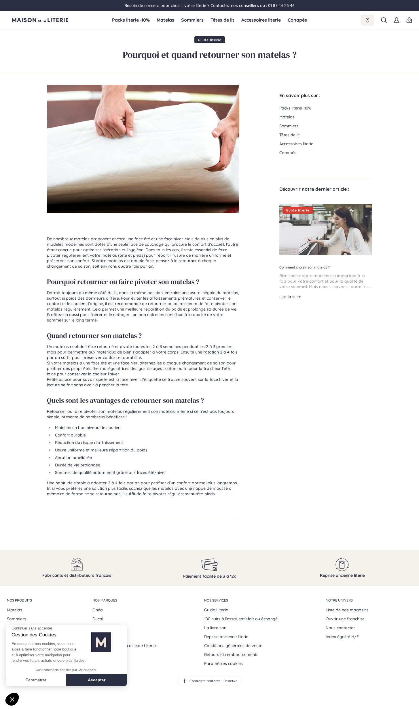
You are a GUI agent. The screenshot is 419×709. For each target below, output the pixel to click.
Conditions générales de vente (233, 645)
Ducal (97, 618)
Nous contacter (340, 627)
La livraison (215, 627)
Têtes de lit (222, 20)
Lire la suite (290, 296)
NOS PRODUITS (19, 600)
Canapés (297, 20)
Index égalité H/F (342, 636)
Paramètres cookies (223, 663)
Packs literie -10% (131, 20)
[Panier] (409, 20)
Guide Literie (216, 609)
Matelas (165, 20)
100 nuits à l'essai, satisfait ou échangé (241, 618)
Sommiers (192, 20)
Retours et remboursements (231, 654)
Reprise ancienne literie (226, 636)
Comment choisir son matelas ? (304, 267)
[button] (384, 20)
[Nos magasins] (367, 20)
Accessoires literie (261, 20)
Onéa (97, 609)
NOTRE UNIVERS (339, 600)
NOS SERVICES (216, 600)
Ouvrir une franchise (345, 618)
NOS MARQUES (104, 600)
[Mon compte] (396, 20)
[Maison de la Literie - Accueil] (59, 20)
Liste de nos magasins (347, 609)
